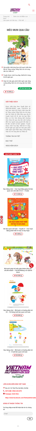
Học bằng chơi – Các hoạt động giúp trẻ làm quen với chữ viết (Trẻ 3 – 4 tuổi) (18, 190)
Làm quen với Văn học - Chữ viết (13, 20)
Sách (4, 18)
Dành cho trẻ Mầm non (20, 16)
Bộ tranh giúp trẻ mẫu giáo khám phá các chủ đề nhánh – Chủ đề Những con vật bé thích (18, 270)
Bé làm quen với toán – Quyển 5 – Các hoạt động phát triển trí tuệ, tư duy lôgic (18, 229)
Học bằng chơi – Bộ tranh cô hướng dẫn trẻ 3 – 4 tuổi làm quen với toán (18, 351)
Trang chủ (6, 16)
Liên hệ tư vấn (26, 88)
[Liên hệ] (31, 267)
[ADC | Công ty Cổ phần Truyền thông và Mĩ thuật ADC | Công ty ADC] (15, 10)
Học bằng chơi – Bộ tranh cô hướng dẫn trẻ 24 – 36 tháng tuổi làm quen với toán (18, 311)
